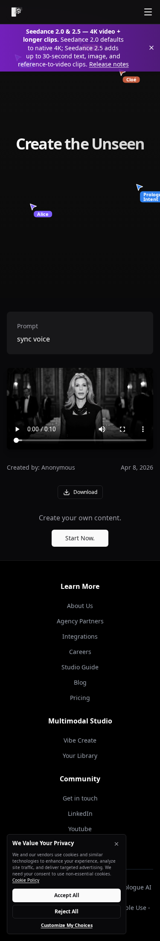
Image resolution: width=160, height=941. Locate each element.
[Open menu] (148, 12)
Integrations (80, 636)
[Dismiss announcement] (151, 48)
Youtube (80, 829)
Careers (80, 652)
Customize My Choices (67, 925)
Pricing (80, 698)
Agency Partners (80, 621)
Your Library (80, 756)
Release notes (109, 64)
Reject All (67, 911)
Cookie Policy (25, 880)
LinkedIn (80, 813)
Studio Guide (80, 667)
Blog (80, 682)
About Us (80, 606)
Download (85, 492)
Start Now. (80, 538)
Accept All (66, 895)
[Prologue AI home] (17, 12)
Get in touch (80, 798)
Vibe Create (80, 740)
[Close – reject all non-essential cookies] (116, 844)
